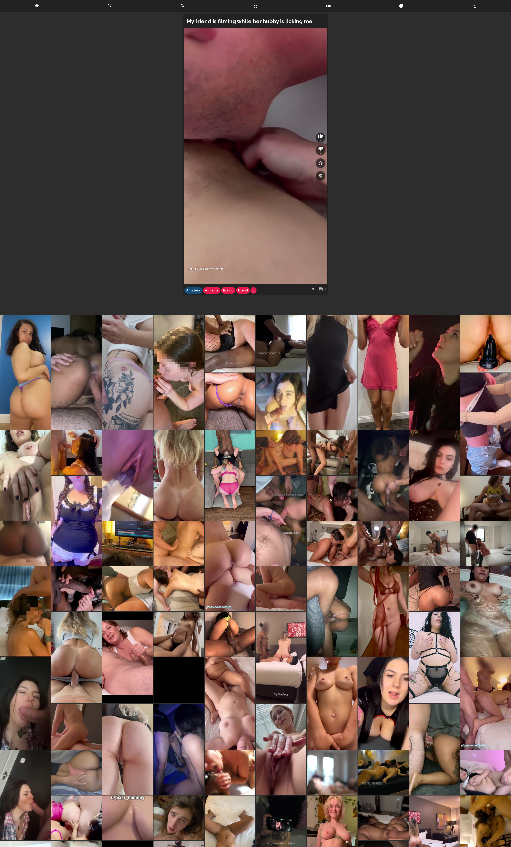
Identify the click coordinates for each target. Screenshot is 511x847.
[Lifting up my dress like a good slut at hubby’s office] (332, 372)
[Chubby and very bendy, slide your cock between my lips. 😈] (25, 475)
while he (212, 290)
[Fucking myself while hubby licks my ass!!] (485, 343)
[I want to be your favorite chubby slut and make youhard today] (434, 657)
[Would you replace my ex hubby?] (127, 372)
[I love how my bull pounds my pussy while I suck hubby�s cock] (230, 772)
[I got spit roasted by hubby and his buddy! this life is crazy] (127, 588)
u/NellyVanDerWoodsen (205, 269)
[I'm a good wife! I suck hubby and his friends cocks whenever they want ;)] (281, 401)
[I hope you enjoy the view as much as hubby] (230, 566)
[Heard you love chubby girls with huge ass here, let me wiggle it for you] (25, 372)
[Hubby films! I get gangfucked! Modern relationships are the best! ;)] (332, 498)
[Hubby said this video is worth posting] (127, 749)
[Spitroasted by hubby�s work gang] (178, 588)
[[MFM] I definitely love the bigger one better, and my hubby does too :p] (76, 588)
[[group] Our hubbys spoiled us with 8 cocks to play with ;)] (383, 543)
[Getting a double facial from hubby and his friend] (76, 453)
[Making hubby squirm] (127, 657)
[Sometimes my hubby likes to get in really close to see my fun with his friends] (178, 372)
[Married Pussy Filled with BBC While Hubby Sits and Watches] (332, 772)
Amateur (193, 290)
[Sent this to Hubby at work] (127, 475)
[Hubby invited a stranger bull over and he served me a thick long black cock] (383, 818)
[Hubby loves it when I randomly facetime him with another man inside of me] (383, 703)
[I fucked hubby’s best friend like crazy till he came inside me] (76, 372)
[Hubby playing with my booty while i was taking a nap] (76, 772)
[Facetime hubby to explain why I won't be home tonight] (25, 703)
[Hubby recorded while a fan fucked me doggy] (434, 749)
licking (228, 290)
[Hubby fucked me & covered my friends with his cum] (76, 818)
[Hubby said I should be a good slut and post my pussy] (281, 749)
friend (243, 290)
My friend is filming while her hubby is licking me (249, 21)
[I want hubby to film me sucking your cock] (25, 795)
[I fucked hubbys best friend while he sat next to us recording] (178, 634)
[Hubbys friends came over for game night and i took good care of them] (281, 521)
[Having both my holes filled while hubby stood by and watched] (178, 543)
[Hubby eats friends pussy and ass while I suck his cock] (230, 475)
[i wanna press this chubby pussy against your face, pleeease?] (76, 521)
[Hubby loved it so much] (230, 401)
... (253, 290)
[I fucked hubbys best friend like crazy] (332, 611)
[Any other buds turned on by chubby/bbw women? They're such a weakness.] (485, 772)
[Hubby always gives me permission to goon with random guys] (434, 475)
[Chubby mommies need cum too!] (281, 588)
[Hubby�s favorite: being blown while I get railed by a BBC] (178, 680)
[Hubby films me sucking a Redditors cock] (485, 424)
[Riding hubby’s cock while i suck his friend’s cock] (178, 749)
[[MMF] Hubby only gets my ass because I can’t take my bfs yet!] (281, 657)
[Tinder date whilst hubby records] (434, 372)
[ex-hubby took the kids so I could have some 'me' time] (332, 703)
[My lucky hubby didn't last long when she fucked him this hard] (25, 543)
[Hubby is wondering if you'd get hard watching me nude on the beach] (383, 611)
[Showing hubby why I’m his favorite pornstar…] (434, 543)
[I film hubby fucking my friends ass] (485, 703)
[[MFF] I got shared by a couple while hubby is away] (332, 543)
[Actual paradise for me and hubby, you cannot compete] (230, 634)
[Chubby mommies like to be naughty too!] (230, 703)
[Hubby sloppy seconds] (434, 588)
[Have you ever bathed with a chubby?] (485, 611)
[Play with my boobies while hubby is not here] (383, 372)
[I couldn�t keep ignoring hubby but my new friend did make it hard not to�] (485, 498)
